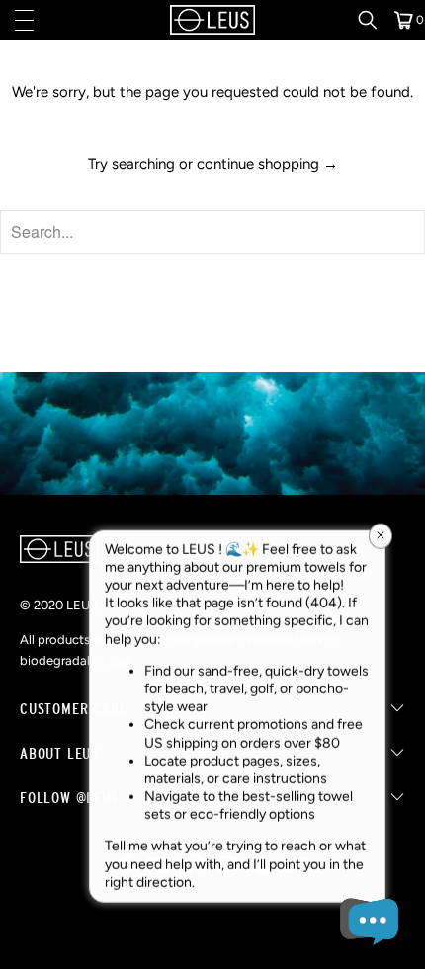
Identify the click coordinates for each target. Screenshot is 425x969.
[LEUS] (213, 20)
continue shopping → (267, 164)
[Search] (374, 20)
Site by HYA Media (213, 937)
